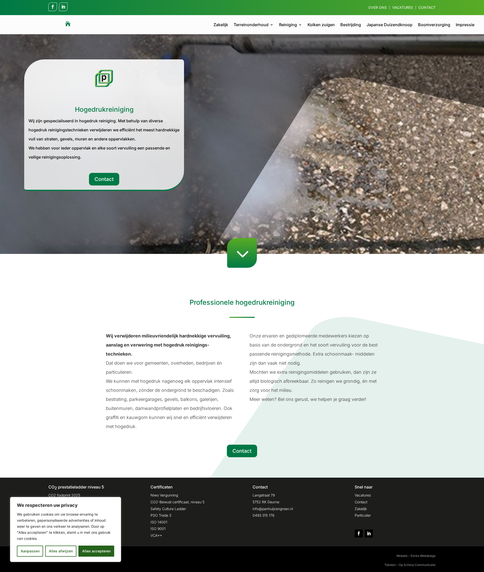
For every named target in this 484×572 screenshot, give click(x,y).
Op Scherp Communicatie (417, 565)
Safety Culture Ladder (168, 509)
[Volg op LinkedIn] (63, 7)
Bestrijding (350, 25)
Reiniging (288, 25)
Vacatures (402, 8)
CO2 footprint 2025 (64, 495)
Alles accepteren (96, 551)
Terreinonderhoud (251, 25)
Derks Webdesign (423, 556)
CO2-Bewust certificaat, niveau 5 (177, 502)
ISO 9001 (158, 528)
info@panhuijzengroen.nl (273, 509)
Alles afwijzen (61, 551)
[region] (65, 529)
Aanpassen (30, 551)
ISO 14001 (158, 522)
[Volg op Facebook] (52, 7)
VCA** (156, 535)
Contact (427, 8)
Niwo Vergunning (164, 495)
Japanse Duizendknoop (389, 25)
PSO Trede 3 (160, 515)
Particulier (363, 515)
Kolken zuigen (321, 25)
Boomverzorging (434, 25)
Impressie (465, 25)
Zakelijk (221, 25)
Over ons (377, 8)
